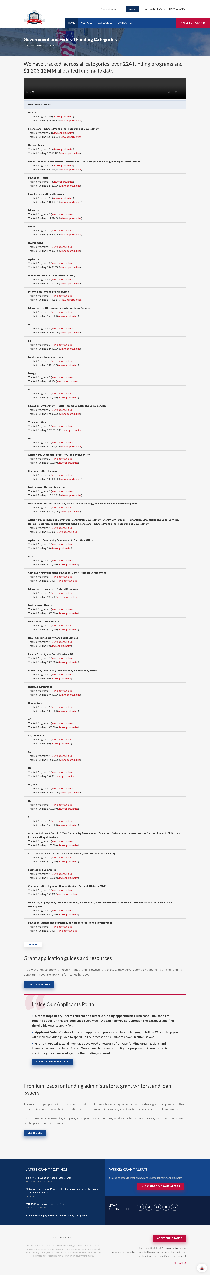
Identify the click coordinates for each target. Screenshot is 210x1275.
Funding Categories (42, 45)
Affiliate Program (155, 9)
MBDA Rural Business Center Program (47, 1203)
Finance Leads (177, 9)
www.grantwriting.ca (175, 1248)
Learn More (35, 1133)
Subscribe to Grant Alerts (160, 1186)
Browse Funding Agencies (40, 1215)
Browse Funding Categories (71, 1215)
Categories (105, 22)
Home (71, 22)
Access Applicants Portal (52, 1061)
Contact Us (125, 22)
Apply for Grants (193, 22)
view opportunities (63, 116)
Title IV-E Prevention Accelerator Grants (48, 1177)
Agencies (86, 22)
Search (132, 8)
